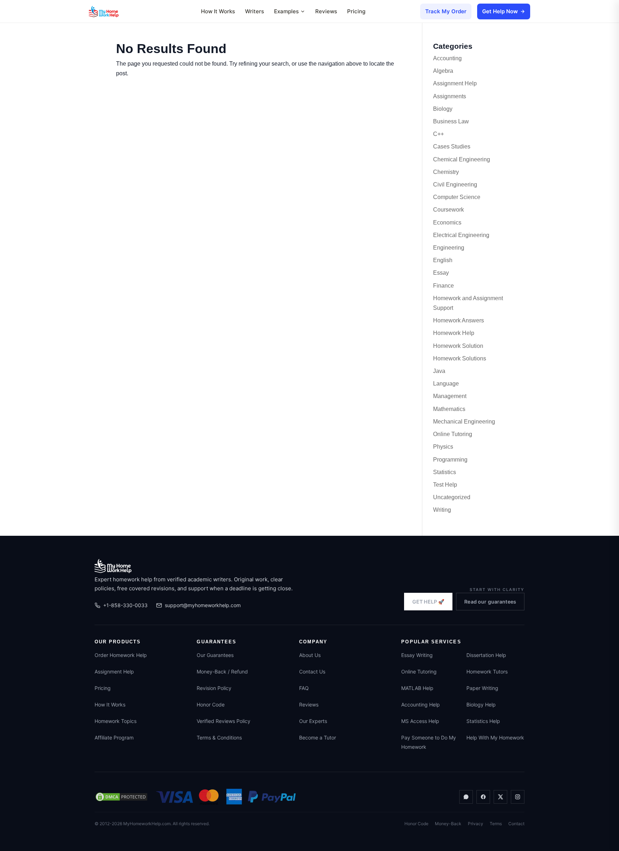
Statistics (444, 472)
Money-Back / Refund (222, 671)
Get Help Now (500, 11)
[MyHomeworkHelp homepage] (117, 11)
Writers (254, 11)
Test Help (445, 485)
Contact (516, 823)
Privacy (475, 823)
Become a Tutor (317, 737)
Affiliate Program (114, 737)
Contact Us (312, 671)
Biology (442, 109)
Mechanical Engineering (464, 422)
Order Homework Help (121, 655)
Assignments (449, 96)
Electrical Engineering (461, 235)
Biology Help (481, 704)
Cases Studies (451, 146)
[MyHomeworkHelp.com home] (113, 566)
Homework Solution (458, 346)
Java (439, 371)
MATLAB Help (417, 688)
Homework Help (453, 333)
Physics (443, 447)
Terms (496, 823)
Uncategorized (451, 497)
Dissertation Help (486, 655)
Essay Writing (417, 655)
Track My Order (445, 11)
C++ (438, 134)
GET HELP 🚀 (428, 602)
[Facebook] (483, 797)
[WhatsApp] (466, 797)
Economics (447, 222)
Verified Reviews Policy (223, 721)
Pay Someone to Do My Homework (428, 742)
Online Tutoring (452, 434)
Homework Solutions (459, 358)
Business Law (451, 121)
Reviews (326, 11)
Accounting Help (420, 704)
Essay (441, 273)
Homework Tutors (487, 671)
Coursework (448, 210)
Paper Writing (482, 688)
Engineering (448, 248)
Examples (286, 11)
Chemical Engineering (461, 159)
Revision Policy (214, 688)
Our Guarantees (215, 655)
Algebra (443, 71)
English (442, 260)
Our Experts (313, 721)
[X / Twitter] (500, 797)
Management (449, 396)
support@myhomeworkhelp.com (203, 605)
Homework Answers (458, 320)
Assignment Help (455, 83)
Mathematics (449, 409)
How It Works (218, 11)
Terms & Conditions (219, 737)
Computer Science (456, 197)
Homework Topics (115, 721)
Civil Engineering (455, 184)
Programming (450, 460)
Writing (442, 510)
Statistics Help (483, 721)
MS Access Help (420, 721)
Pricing (356, 11)
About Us (310, 655)
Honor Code (211, 704)
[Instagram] (517, 797)
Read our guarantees (490, 602)
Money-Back (448, 823)
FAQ (304, 688)
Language (446, 383)
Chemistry (446, 172)
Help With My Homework (495, 737)
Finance (443, 286)
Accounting (447, 58)
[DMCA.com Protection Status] (121, 796)
